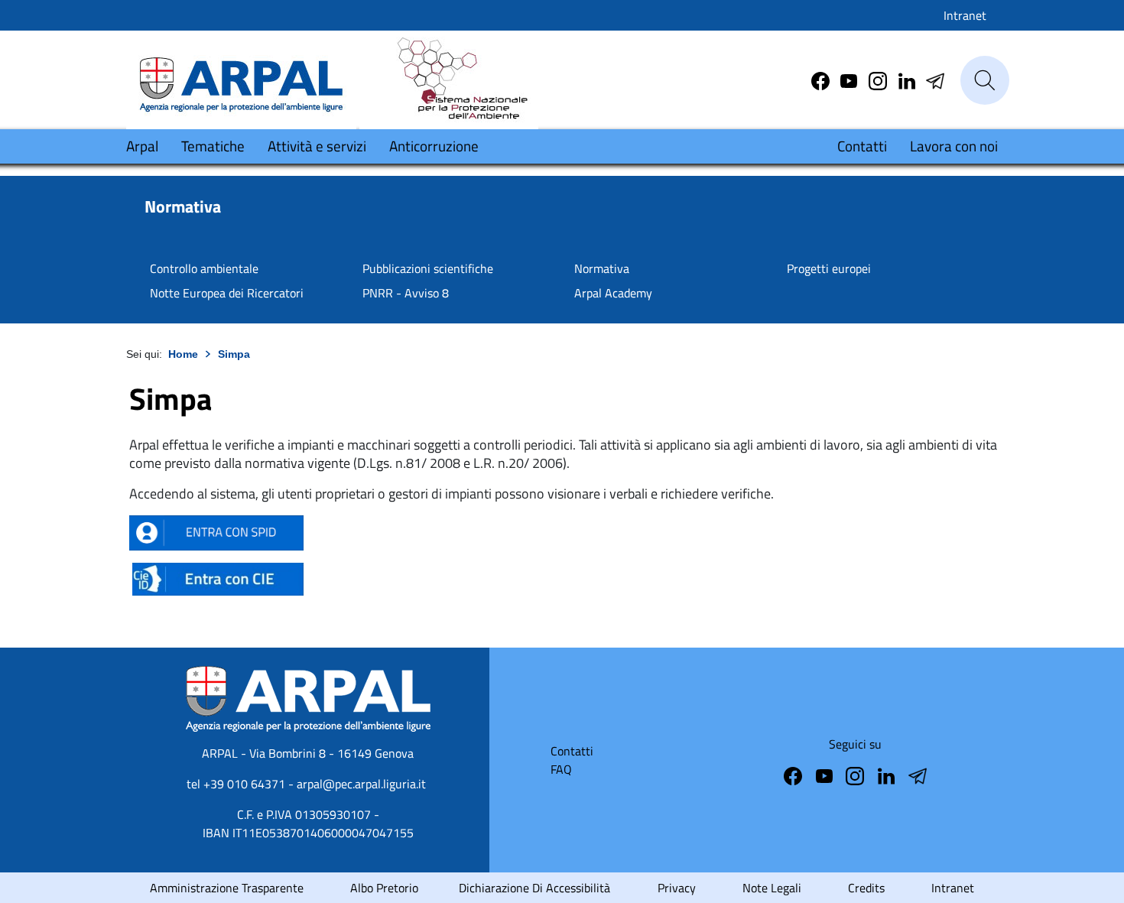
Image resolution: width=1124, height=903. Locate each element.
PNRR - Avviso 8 (405, 293)
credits (866, 888)
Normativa (601, 268)
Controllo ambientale (204, 268)
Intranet (965, 15)
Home (183, 354)
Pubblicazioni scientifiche (427, 268)
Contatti (862, 146)
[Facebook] (822, 79)
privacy (677, 888)
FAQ (561, 769)
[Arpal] (241, 79)
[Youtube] (850, 79)
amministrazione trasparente (227, 888)
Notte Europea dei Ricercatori (227, 293)
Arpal (142, 146)
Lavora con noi (954, 146)
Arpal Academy (613, 293)
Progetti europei (829, 268)
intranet (952, 888)
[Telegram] (908, 79)
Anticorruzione (434, 146)
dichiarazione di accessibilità (534, 888)
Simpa (234, 354)
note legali (771, 888)
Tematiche (213, 146)
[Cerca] (985, 80)
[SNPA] (448, 79)
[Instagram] (879, 79)
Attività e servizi (317, 146)
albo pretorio (384, 888)
